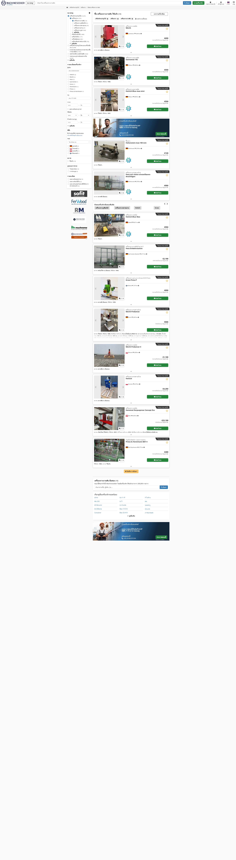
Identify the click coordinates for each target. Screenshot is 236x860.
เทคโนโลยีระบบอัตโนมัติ (79, 54)
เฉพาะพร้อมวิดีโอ (76, 181)
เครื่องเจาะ (76, 18)
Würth (72, 77)
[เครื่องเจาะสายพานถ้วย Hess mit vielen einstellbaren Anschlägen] (109, 183)
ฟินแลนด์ (75, 153)
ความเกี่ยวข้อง (160, 14)
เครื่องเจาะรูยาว (80, 30)
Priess (72, 89)
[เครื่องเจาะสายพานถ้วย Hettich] (109, 387)
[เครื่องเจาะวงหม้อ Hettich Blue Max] (109, 225)
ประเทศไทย (74, 135)
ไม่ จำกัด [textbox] (72, 142)
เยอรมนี (75, 146)
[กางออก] (131, 52)
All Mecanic (98, 505)
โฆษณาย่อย (74, 169)
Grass (72, 84)
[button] (234, 3)
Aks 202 (97, 501)
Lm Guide (123, 505)
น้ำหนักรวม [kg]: (72, 119)
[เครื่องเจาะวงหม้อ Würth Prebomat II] (109, 355)
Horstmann (74, 86)
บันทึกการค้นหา (131, 471)
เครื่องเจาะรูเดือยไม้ (81, 23)
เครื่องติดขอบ (77, 39)
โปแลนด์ (75, 148)
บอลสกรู (147, 505)
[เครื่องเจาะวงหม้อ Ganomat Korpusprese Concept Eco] (109, 418)
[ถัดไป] (123, 36)
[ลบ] (107, 19)
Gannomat (74, 82)
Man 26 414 (123, 513)
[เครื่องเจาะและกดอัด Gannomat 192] (109, 68)
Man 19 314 (123, 509)
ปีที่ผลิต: (69, 112)
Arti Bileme (98, 509)
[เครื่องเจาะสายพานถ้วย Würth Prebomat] (109, 320)
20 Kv (96, 498)
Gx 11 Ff (122, 498)
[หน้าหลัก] (67, 7)
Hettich (73, 74)
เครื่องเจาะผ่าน (79, 28)
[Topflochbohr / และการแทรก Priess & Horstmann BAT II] (109, 450)
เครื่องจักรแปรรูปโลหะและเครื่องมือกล (80, 46)
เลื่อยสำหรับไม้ (78, 34)
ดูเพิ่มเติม (132, 516)
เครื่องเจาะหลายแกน (81, 25)
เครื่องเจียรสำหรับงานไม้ (80, 41)
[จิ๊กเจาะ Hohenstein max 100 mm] (109, 151)
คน (146, 501)
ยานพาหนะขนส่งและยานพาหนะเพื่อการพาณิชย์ (80, 51)
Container (97, 513)
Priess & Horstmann (77, 91)
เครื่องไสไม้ (77, 37)
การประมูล (74, 171)
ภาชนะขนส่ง (149, 513)
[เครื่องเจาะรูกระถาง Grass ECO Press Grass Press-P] (109, 288)
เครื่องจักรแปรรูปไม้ (78, 16)
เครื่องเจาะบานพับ (80, 21)
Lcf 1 (121, 501)
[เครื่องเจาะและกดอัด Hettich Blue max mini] (109, 99)
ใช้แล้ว (72, 161)
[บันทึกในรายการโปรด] (167, 28)
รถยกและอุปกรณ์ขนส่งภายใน (78, 57)
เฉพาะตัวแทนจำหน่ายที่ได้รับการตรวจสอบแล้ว (79, 185)
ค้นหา (188, 3)
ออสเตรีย (75, 151)
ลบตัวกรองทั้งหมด (141, 19)
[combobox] (79, 142)
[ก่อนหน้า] (95, 36)
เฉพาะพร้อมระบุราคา (75, 109)
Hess (72, 79)
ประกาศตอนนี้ (161, 134)
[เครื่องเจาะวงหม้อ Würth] (109, 36)
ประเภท (147, 509)
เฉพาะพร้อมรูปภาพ (76, 179)
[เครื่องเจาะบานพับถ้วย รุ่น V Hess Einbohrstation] (109, 257)
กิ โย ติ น (148, 498)
